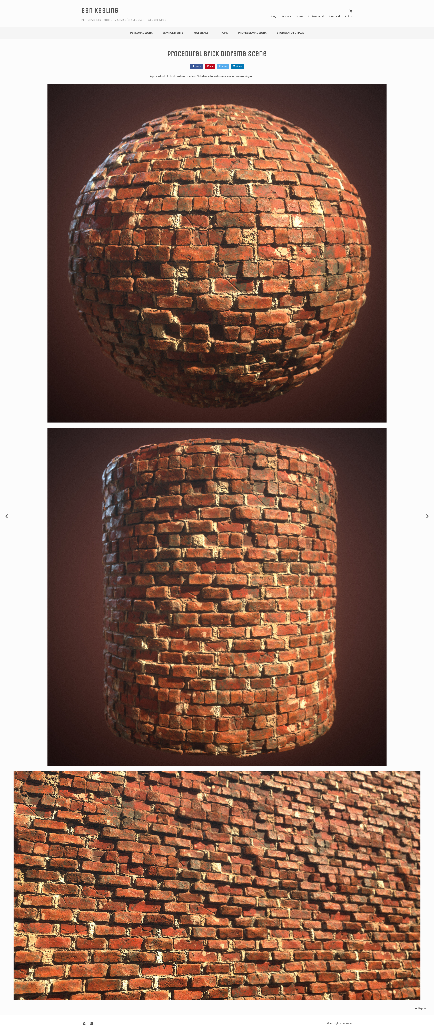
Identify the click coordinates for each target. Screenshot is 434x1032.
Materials (201, 32)
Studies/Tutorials (290, 32)
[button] (420, 1008)
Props (223, 32)
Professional (316, 16)
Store (299, 16)
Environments (173, 32)
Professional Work (252, 32)
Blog (273, 16)
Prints (349, 16)
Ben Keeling (100, 10)
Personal (334, 16)
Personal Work (141, 32)
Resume (286, 16)
